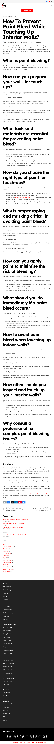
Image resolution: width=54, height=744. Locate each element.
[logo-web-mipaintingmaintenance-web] (3, 5)
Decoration (5, 549)
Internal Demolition (7, 666)
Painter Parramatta (7, 681)
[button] (48, 5)
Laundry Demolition (8, 653)
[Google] (46, 736)
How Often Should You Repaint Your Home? (13, 523)
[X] (36, 736)
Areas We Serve (7, 713)
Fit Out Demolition (7, 673)
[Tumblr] (33, 736)
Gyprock (5, 558)
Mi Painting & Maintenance (19, 742)
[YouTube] (49, 1)
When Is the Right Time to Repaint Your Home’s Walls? (16, 519)
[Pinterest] (27, 736)
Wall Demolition (7, 630)
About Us (5, 710)
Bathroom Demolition (8, 660)
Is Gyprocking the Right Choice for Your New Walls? (15, 534)
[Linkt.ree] (39, 736)
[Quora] (43, 736)
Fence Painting (6, 555)
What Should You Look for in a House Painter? (14, 527)
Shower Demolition (7, 627)
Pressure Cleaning (7, 567)
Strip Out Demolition (8, 670)
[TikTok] (30, 736)
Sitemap (5, 720)
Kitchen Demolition (7, 643)
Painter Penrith (6, 684)
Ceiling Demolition (7, 657)
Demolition (5, 551)
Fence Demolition (7, 640)
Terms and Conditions (8, 704)
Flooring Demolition (8, 650)
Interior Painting (7, 560)
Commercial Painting (8, 546)
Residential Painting (8, 569)
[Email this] (5, 502)
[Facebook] (47, 1)
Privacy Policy (6, 707)
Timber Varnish (6, 573)
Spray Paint (5, 599)
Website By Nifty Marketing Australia (36, 742)
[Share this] (8, 502)
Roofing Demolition (7, 634)
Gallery (4, 717)
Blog (4, 544)
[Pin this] (20, 502)
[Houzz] (20, 736)
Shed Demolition (7, 637)
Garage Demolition (7, 647)
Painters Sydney (7, 562)
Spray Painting (6, 571)
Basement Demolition (8, 663)
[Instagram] (51, 1)
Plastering (5, 564)
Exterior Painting (7, 553)
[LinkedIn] (23, 736)
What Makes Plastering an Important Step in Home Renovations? (19, 531)
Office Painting (6, 692)
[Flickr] (17, 736)
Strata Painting (6, 696)
